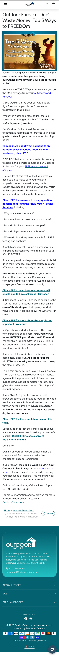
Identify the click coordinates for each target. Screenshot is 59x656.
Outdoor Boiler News (23, 510)
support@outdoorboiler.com (23, 572)
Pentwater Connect (35, 628)
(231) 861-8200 (17, 568)
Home (7, 510)
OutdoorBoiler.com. (13, 502)
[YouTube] (30, 618)
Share (49, 513)
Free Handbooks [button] (12, 602)
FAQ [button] (4, 593)
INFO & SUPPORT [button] (11, 585)
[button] (8, 4)
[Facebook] (25, 618)
